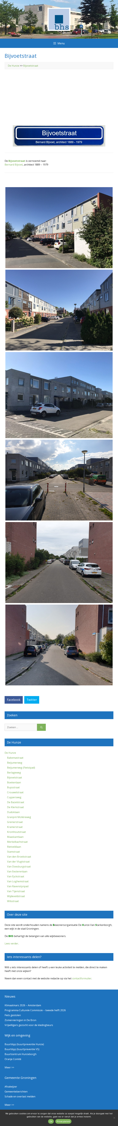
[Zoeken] (41, 727)
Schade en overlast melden (20, 1096)
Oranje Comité (13, 1059)
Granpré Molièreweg (19, 817)
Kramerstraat (15, 827)
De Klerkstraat (15, 807)
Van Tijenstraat (16, 891)
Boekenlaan (14, 782)
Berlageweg (14, 772)
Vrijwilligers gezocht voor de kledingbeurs (29, 1025)
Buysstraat (13, 787)
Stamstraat (13, 851)
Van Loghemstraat (18, 881)
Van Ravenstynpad (17, 886)
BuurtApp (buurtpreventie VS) (22, 1049)
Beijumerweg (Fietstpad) (21, 767)
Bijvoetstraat (30, 65)
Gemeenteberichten (16, 1091)
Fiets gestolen (13, 1015)
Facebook (13, 700)
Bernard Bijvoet (14, 164)
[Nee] (114, 1117)
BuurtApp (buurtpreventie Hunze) (24, 1044)
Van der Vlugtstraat (18, 861)
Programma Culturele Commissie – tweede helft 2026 (35, 1010)
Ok (51, 1121)
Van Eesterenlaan (17, 871)
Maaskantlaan (15, 837)
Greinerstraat (15, 822)
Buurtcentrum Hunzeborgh (20, 1054)
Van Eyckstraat (15, 876)
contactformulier (81, 978)
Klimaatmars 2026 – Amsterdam (23, 1005)
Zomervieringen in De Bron (20, 1020)
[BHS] (59, 30)
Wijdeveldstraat (16, 896)
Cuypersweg (14, 797)
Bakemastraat (15, 757)
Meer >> (9, 1067)
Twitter (32, 700)
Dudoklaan (13, 812)
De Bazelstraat (15, 802)
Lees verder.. (12, 943)
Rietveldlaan (14, 846)
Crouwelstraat (15, 792)
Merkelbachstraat (17, 841)
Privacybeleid (63, 1121)
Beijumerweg (14, 762)
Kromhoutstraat (16, 832)
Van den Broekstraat (19, 856)
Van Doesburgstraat (19, 866)
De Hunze (13, 65)
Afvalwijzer (11, 1086)
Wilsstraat (13, 901)
